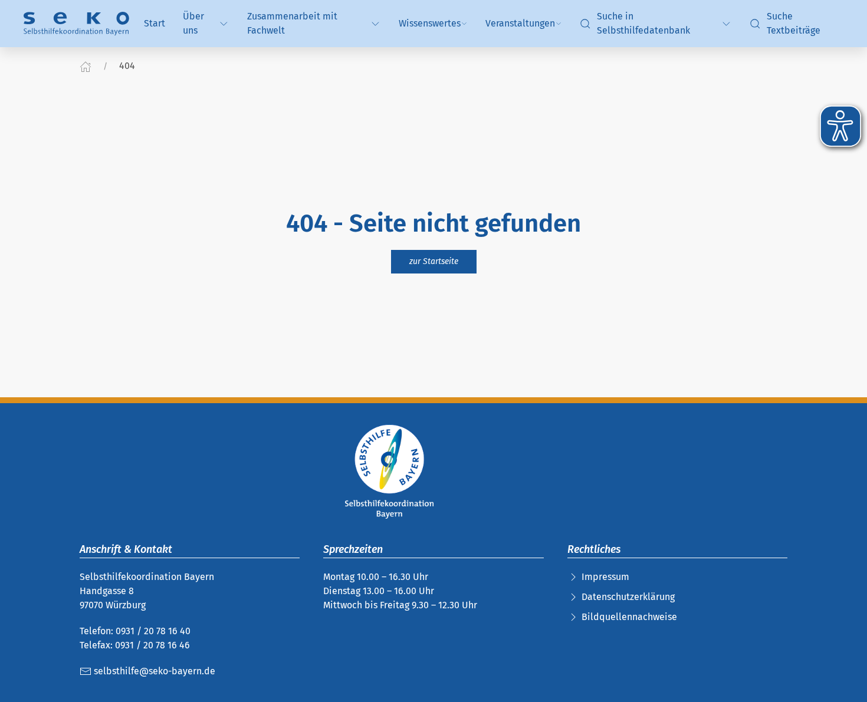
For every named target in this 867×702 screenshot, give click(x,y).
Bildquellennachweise (629, 616)
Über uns (193, 23)
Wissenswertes (430, 23)
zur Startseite (433, 261)
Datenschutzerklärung (628, 596)
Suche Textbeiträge (793, 23)
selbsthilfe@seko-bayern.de (153, 671)
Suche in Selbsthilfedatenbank (643, 23)
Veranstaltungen (520, 23)
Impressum (605, 576)
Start (154, 23)
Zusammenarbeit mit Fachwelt (292, 23)
